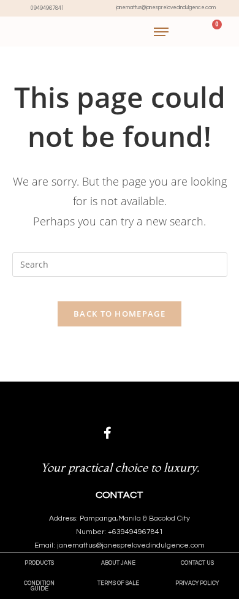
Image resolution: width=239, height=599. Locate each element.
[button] (39, 563)
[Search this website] (119, 263)
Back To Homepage (119, 313)
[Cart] (211, 32)
